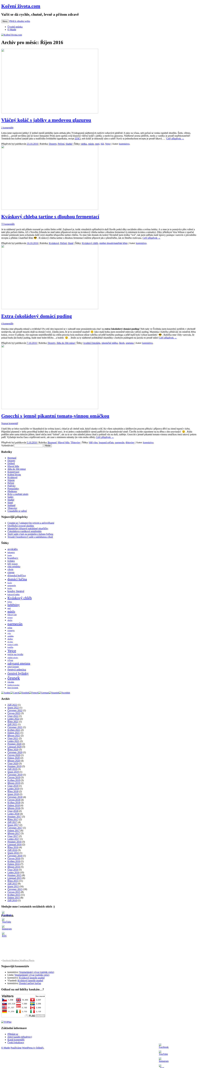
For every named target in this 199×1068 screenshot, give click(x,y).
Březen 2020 (13, 760)
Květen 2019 (13, 780)
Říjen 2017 (12, 819)
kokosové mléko (13, 594)
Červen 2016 (13, 858)
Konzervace (13, 472)
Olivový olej (12, 615)
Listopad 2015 (14, 878)
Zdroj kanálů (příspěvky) (19, 1037)
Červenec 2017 (14, 827)
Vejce (108, 144)
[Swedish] (64, 692)
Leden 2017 (13, 839)
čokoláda (10, 682)
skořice (10, 639)
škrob (122, 343)
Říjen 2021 (12, 721)
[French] (33, 692)
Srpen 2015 (13, 886)
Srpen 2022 (13, 707)
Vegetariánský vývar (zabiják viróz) (36, 972)
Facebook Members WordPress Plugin (18, 960)
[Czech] (14, 692)
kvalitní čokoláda (91, 343)
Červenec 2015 (14, 889)
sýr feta (10, 642)
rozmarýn (10, 630)
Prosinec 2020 (14, 744)
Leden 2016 (13, 872)
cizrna (10, 572)
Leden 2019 (13, 788)
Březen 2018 (13, 808)
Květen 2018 (13, 802)
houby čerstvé (15, 591)
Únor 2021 (12, 738)
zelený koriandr (13, 667)
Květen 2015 (13, 895)
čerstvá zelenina (16, 669)
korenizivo (124, 144)
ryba (9, 633)
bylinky (11, 561)
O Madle (11, 29)
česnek (13, 677)
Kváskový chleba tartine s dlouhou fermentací (50, 216)
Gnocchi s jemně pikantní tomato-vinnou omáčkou (55, 416)
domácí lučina (17, 579)
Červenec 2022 (14, 710)
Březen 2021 (13, 735)
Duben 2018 (13, 805)
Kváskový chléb (90, 243)
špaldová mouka (13, 685)
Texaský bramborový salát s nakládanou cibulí (30, 537)
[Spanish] (54, 692)
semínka (10, 636)
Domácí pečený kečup (30, 983)
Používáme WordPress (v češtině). (27, 1047)
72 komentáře (8, 224)
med (97, 144)
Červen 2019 (13, 777)
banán (9, 555)
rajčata (9, 628)
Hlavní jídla (63, 442)
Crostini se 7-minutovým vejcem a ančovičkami (30, 523)
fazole (9, 583)
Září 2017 (12, 822)
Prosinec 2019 (14, 766)
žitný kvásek (12, 687)
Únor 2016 (12, 869)
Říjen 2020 (12, 749)
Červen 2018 (13, 800)
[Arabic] (5, 692)
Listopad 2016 (14, 844)
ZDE (77, 138)
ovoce (10, 617)
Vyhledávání (7, 445)
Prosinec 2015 (14, 875)
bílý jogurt (12, 564)
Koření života (14, 474)
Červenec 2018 (14, 797)
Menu (4, 21)
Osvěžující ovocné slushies (20, 525)
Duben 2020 (13, 758)
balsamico (11, 552)
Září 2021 (12, 724)
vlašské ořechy (12, 657)
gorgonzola (11, 585)
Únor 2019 (12, 786)
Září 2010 (12, 900)
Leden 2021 (13, 741)
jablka (84, 144)
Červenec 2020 (14, 752)
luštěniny (13, 605)
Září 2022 (12, 705)
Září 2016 (12, 850)
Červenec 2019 (14, 774)
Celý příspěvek (175, 138)
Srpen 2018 (13, 794)
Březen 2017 (13, 833)
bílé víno (93, 442)
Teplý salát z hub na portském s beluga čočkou (30, 534)
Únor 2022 (12, 716)
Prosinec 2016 (14, 841)
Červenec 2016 (14, 855)
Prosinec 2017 (14, 816)
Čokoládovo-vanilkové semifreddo (24, 531)
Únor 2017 (12, 836)
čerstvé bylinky (18, 673)
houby (9, 588)
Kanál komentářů (15, 1039)
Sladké (69, 144)
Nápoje (11, 480)
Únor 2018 (12, 811)
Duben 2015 (13, 897)
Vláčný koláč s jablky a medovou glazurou (46, 120)
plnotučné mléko (110, 343)
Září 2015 (12, 883)
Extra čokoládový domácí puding (36, 316)
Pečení (61, 144)
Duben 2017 (13, 830)
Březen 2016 (13, 867)
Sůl (102, 144)
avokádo (12, 549)
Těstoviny (75, 442)
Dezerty (53, 144)
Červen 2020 (13, 755)
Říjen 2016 (12, 847)
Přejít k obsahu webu (19, 21)
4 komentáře (7, 323)
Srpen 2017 (13, 825)
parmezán (119, 442)
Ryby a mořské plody (17, 494)
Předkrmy (12, 491)
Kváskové (54, 243)
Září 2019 (12, 769)
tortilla (10, 647)
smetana (130, 343)
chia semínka (13, 566)
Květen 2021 (13, 730)
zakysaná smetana (18, 663)
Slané (70, 243)
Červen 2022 (13, 713)
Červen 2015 (13, 892)
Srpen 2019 (13, 772)
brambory (12, 558)
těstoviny (130, 442)
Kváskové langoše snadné (32, 977)
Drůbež (11, 463)
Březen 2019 (13, 783)
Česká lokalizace (15, 1042)
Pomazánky (13, 488)
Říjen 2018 (12, 791)
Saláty (10, 497)
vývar (10, 660)
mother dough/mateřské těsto (113, 243)
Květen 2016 (13, 861)
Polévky (11, 485)
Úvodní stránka (15, 26)
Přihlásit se (12, 1034)
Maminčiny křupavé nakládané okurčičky (27, 528)
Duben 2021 (13, 732)
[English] (24, 692)
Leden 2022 (13, 718)
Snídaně (11, 505)
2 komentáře (7, 127)
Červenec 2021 (14, 727)
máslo (91, 144)
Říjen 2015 (12, 881)
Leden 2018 (13, 813)
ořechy (9, 620)
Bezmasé (52, 442)
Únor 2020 (12, 763)
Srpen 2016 (13, 853)
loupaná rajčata (106, 442)
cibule (10, 569)
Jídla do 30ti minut (66, 343)
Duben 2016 (13, 864)
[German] (43, 692)
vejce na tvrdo (15, 654)
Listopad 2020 (14, 746)
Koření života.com (20, 6)
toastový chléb (12, 644)
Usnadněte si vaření (17, 511)
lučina (9, 602)
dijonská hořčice (16, 575)
